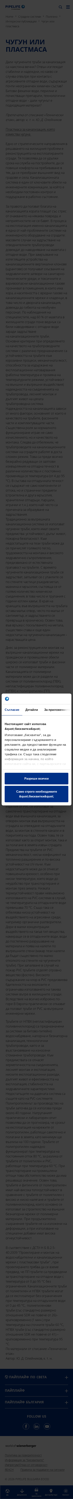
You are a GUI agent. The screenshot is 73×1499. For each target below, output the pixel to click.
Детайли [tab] (31, 709)
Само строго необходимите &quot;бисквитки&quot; (36, 794)
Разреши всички (36, 778)
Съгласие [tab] (12, 709)
